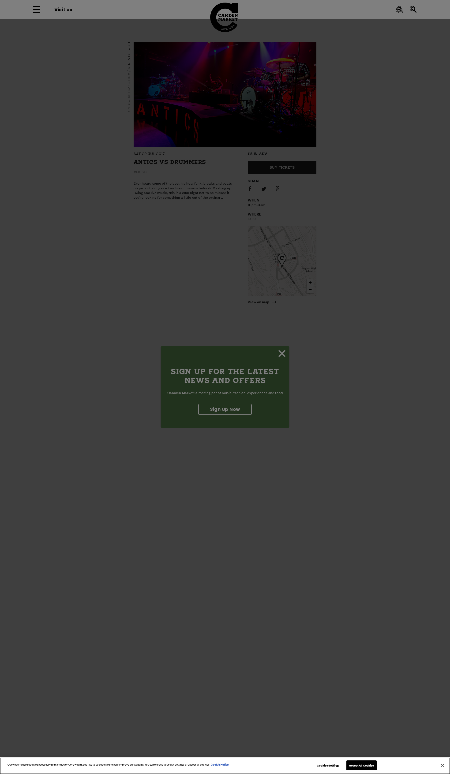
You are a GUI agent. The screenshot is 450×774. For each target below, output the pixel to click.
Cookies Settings (328, 765)
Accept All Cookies (361, 765)
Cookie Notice (220, 764)
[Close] (442, 765)
